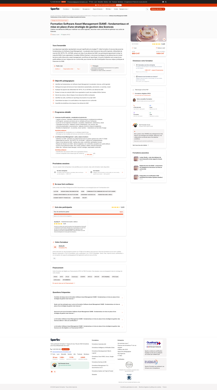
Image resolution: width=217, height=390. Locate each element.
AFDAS (55, 276)
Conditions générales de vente (128, 387)
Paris (92, 2)
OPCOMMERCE (66, 279)
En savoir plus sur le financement (63, 283)
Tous (78, 69)
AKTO (61, 276)
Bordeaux (120, 2)
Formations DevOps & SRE (99, 362)
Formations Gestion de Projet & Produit (102, 371)
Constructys (75, 276)
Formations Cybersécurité (99, 344)
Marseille (100, 2)
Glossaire (94, 374)
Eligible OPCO (66, 34)
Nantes (106, 2)
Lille (110, 2)
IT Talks (120, 355)
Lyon (95, 2)
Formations (58, 15)
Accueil (52, 15)
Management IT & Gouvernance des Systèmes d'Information (76, 15)
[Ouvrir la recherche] (147, 9)
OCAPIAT (83, 276)
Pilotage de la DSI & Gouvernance (100, 15)
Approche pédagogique (124, 351)
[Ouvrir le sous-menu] (70, 9)
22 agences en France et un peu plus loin (135, 2)
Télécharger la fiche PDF (141, 89)
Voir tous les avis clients (140, 145)
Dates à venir (55, 34)
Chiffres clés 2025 (123, 349)
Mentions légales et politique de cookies (150, 387)
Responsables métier (68, 69)
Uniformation (57, 279)
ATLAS (67, 276)
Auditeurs (57, 69)
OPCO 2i (90, 276)
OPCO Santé (115, 276)
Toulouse (114, 2)
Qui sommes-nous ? (123, 343)
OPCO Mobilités (106, 276)
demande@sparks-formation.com (61, 351)
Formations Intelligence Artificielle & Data (103, 347)
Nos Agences (121, 353)
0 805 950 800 (56, 349)
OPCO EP (97, 276)
